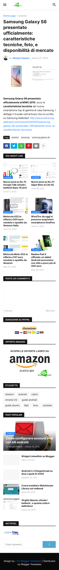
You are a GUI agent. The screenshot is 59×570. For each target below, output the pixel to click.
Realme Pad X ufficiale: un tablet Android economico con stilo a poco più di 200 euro (43, 260)
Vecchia (50, 310)
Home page (9, 16)
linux (35, 405)
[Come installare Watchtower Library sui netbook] (11, 489)
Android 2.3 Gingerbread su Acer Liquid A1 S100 (37, 472)
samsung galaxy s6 (40, 137)
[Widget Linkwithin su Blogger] (11, 460)
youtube (47, 405)
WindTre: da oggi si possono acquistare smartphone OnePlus (43, 219)
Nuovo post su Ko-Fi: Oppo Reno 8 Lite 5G (43, 183)
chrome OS (11, 399)
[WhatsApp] (21, 146)
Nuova (8, 310)
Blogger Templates (31, 564)
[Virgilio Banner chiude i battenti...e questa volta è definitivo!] (11, 504)
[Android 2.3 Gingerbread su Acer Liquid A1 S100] (11, 474)
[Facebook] (6, 146)
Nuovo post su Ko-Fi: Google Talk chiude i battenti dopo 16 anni (15, 184)
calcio (34, 394)
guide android (29, 399)
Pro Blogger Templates (29, 561)
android (22, 16)
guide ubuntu (12, 405)
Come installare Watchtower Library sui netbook (37, 487)
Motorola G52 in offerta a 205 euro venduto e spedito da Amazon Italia (15, 221)
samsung (25, 137)
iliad (26, 405)
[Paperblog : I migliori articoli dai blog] (11, 534)
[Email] (36, 146)
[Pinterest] (28, 146)
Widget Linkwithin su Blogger (38, 456)
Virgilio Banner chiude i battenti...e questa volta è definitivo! (35, 503)
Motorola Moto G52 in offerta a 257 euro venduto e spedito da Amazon (15, 259)
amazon (9, 394)
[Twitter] (14, 146)
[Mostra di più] (43, 146)
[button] (4, 5)
